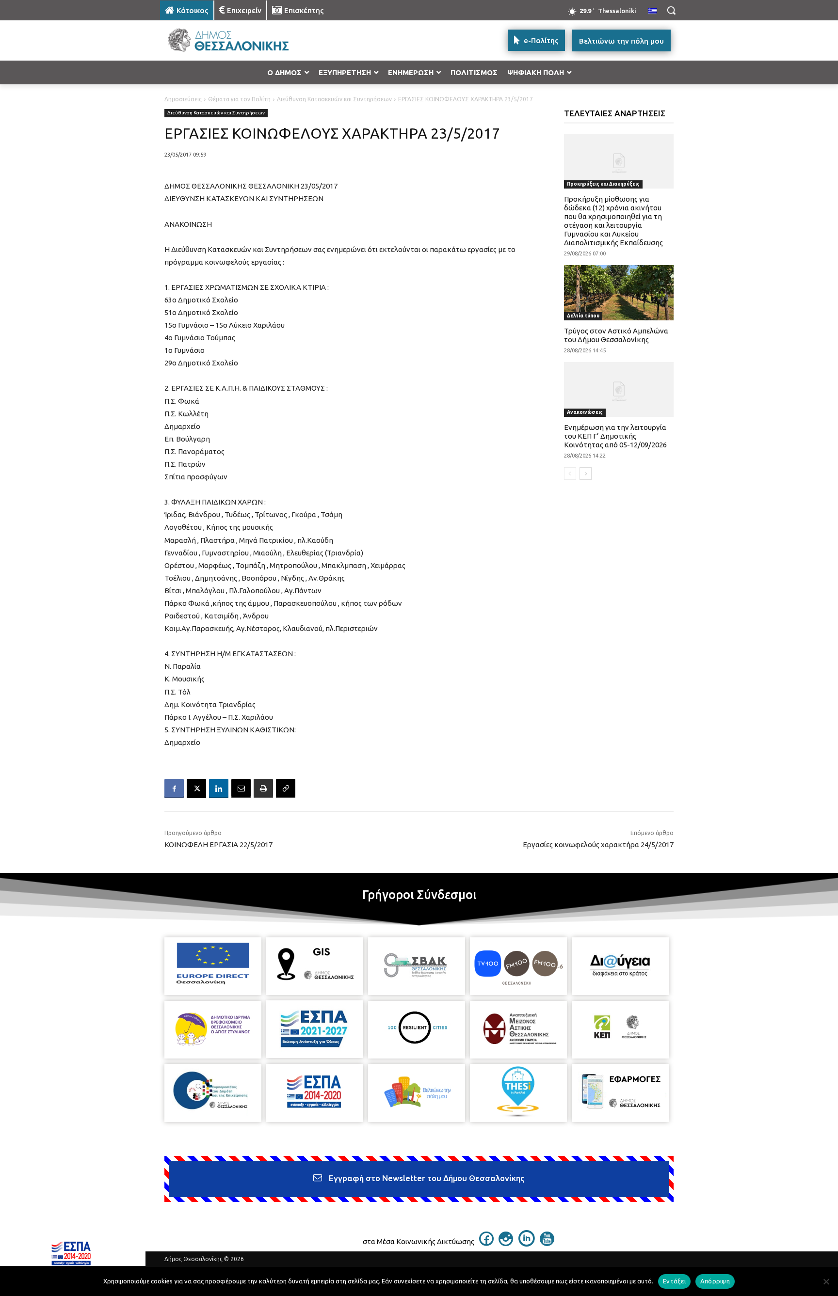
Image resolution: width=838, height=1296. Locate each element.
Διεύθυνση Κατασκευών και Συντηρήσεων (334, 99)
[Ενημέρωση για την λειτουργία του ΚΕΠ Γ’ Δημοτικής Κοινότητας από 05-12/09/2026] (619, 389)
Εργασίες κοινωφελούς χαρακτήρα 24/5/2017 (598, 844)
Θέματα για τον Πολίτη (239, 99)
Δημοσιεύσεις (183, 99)
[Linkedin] (218, 788)
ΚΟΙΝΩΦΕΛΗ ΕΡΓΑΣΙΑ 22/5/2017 (218, 844)
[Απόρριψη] (826, 1281)
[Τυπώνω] (263, 788)
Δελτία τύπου (583, 315)
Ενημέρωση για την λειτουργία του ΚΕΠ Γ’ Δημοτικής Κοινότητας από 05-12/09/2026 (615, 436)
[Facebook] (174, 788)
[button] (671, 10)
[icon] (486, 1243)
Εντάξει (674, 1281)
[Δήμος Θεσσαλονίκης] (237, 40)
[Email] (241, 788)
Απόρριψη (715, 1281)
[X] (196, 788)
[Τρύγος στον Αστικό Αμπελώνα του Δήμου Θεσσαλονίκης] (619, 292)
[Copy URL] (285, 788)
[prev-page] (570, 473)
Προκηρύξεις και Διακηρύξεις (603, 184)
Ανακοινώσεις (585, 412)
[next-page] (586, 473)
